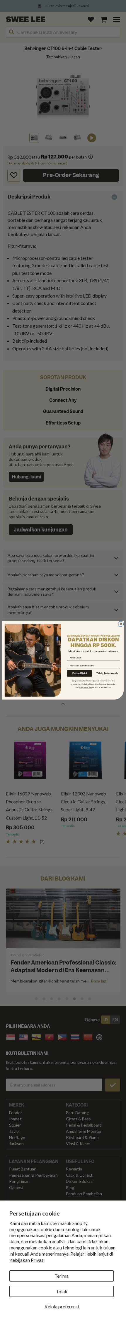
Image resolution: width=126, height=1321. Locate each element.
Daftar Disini (79, 673)
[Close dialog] (121, 624)
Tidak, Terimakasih (107, 674)
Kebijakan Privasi (27, 1260)
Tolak (61, 1291)
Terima (62, 1276)
